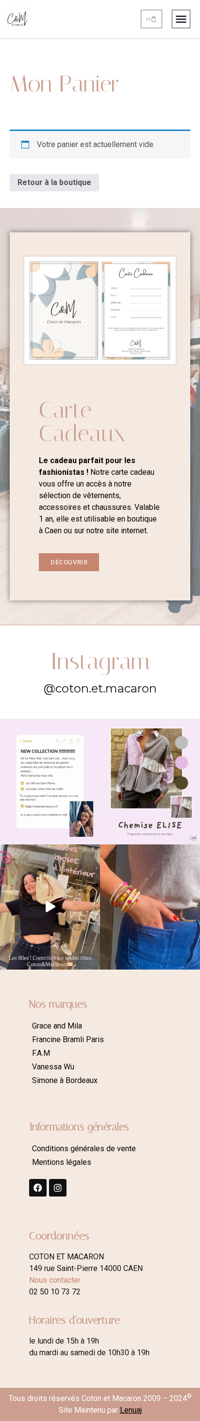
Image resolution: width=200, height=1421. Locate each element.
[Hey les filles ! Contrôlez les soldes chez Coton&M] (50, 907)
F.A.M (41, 1053)
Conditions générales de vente (84, 1148)
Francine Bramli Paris (68, 1039)
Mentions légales (61, 1162)
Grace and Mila (57, 1025)
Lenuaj (131, 1410)
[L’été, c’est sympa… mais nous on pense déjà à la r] (50, 781)
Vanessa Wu (53, 1066)
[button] (181, 19)
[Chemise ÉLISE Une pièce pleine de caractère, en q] (150, 781)
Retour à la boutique (54, 182)
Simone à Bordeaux (65, 1080)
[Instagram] (58, 1188)
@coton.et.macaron (100, 688)
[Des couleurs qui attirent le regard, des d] (150, 907)
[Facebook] (38, 1188)
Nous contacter (55, 1280)
